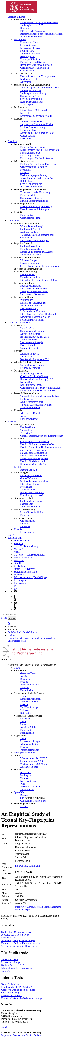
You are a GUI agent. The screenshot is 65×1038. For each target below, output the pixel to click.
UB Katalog (20, 566)
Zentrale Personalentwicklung (35, 481)
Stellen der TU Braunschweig (16, 932)
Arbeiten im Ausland (30, 254)
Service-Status (27, 789)
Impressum (6, 1035)
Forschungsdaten (28, 195)
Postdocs (24, 172)
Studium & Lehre (16, 16)
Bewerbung (26, 28)
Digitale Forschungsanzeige (34, 200)
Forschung (13, 141)
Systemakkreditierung (31, 99)
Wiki (22, 783)
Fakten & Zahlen (28, 345)
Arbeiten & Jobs (28, 727)
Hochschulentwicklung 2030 (34, 336)
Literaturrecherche (17, 640)
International (14, 220)
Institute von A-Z (28, 469)
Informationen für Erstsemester (16, 968)
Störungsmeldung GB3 (25, 571)
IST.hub (24, 806)
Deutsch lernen (27, 274)
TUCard (5, 970)
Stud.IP (17, 563)
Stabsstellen (26, 430)
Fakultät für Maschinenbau (33, 452)
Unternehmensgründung (32, 365)
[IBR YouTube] (15, 591)
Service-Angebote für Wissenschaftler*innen (31, 185)
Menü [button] (4, 617)
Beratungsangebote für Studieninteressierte (41, 33)
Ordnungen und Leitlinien (33, 331)
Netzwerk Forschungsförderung (36, 206)
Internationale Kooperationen (34, 288)
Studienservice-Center (31, 121)
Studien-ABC (27, 50)
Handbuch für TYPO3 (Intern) (16, 987)
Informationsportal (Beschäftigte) (30, 577)
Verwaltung (26, 433)
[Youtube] (15, 602)
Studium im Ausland (30, 246)
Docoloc (24, 795)
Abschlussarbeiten (29, 701)
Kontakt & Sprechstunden (33, 302)
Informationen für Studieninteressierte (39, 22)
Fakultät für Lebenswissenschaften (37, 444)
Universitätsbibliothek (31, 475)
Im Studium (20, 39)
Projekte (24, 681)
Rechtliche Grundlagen (31, 101)
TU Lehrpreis (27, 104)
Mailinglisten (26, 775)
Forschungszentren (29, 155)
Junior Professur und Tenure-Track (37, 178)
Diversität (25, 526)
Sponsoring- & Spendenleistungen (18, 940)
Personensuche (27, 532)
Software (24, 687)
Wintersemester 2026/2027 (33, 758)
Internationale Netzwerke (32, 294)
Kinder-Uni (26, 382)
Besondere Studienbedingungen (36, 65)
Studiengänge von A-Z (31, 25)
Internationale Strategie (31, 342)
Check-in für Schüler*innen (34, 376)
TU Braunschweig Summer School (37, 234)
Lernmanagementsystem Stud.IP (36, 116)
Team (23, 696)
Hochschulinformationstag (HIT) (36, 379)
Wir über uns (26, 300)
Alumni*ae (25, 82)
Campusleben (27, 70)
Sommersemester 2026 (31, 761)
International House (30, 484)
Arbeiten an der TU (30, 353)
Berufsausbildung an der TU (34, 359)
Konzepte (25, 113)
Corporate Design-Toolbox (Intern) (18, 989)
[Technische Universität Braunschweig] (21, 12)
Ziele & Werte (27, 328)
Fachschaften (26, 503)
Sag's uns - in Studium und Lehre (36, 124)
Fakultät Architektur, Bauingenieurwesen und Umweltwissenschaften (40, 448)
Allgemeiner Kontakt (30, 413)
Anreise (24, 416)
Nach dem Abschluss (30, 79)
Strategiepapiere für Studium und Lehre (39, 87)
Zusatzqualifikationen (31, 59)
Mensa (17, 552)
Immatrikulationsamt (30, 130)
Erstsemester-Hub (29, 42)
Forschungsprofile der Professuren (37, 158)
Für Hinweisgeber (29, 418)
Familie (24, 523)
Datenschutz (19, 1035)
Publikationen (27, 732)
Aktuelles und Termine (31, 305)
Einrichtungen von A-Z (31, 495)
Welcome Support (29, 260)
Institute (18, 467)
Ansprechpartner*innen (32, 401)
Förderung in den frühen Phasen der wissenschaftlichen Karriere (38, 165)
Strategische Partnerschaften (34, 291)
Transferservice (27, 489)
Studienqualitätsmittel (30, 90)
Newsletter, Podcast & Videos (35, 317)
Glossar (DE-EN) (10, 992)
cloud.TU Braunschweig (26, 546)
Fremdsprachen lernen (31, 277)
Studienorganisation (30, 53)
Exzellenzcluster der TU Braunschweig (39, 149)
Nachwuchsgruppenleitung (33, 175)
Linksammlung (21, 583)
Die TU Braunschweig (19, 322)
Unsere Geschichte (29, 348)
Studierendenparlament (31, 501)
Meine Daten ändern (11, 995)
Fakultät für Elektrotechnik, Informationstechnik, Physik (34, 457)
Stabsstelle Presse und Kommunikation (39, 396)
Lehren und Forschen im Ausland (36, 251)
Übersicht (25, 718)
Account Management (31, 786)
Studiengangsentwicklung (33, 93)
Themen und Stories (30, 407)
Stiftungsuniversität (29, 339)
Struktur (12, 421)
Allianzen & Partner (30, 334)
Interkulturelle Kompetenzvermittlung (39, 280)
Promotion (25, 169)
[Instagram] (15, 600)
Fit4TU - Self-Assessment (33, 31)
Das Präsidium (27, 427)
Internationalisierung (30, 285)
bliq (22, 798)
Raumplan (25, 679)
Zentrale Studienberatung (32, 127)
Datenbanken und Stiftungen (34, 209)
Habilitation (26, 181)
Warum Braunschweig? (32, 36)
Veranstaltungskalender (31, 373)
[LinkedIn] (15, 605)
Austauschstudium (29, 232)
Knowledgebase (28, 781)
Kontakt (18, 529)
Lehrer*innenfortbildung (32, 512)
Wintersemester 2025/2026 (33, 764)
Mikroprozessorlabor (24, 752)
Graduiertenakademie (30, 217)
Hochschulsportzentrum (32, 492)
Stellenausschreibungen (32, 319)
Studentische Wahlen (30, 506)
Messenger (19, 549)
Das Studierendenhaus (31, 384)
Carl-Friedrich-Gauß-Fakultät (34, 441)
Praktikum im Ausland (31, 249)
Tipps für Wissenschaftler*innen (36, 404)
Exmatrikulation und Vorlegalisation (38, 76)
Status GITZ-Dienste (24, 569)
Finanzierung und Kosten (32, 62)
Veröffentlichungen (29, 684)
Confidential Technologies (33, 800)
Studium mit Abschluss (31, 229)
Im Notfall (19, 560)
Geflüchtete (26, 237)
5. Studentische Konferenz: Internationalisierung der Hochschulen (39, 312)
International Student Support (34, 240)
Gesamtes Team (28, 673)
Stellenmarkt (26, 356)
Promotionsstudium (29, 263)
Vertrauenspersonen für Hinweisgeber (20, 946)
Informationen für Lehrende (34, 110)
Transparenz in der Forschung (35, 192)
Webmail (18, 543)
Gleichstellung (27, 520)
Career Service (27, 135)
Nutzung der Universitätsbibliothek (37, 390)
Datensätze (25, 713)
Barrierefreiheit (33, 1035)
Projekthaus (26, 138)
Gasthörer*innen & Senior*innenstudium (40, 387)
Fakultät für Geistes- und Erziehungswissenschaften (33, 462)
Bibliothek (25, 772)
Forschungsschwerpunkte (33, 147)
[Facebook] (14, 596)
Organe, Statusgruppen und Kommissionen (41, 435)
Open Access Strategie (31, 198)
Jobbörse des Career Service (15, 934)
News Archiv (26, 690)
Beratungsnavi (27, 56)
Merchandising (8, 937)
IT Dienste (19, 574)
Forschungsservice (29, 215)
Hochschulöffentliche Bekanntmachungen (22, 998)
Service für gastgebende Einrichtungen (39, 266)
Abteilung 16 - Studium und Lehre (37, 132)
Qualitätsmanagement (31, 96)
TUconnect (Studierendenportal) (30, 554)
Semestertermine (28, 45)
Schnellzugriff (15, 537)
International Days (29, 308)
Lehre (23, 724)
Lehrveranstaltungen (30, 48)
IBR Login (6, 659)
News (17, 667)
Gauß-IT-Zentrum (29, 478)
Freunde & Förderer (30, 368)
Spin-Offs (19, 792)
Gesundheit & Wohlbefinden (34, 67)
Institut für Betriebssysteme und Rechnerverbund (32, 638)
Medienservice (27, 399)
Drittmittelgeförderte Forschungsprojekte (21, 943)
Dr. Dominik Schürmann (27, 865)
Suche (11, 535)
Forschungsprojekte (30, 152)
